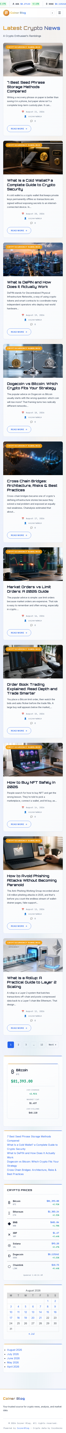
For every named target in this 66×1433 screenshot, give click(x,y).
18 (18, 1317)
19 (25, 1317)
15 (48, 1312)
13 (33, 1312)
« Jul (31, 1333)
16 (55, 1312)
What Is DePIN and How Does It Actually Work (29, 284)
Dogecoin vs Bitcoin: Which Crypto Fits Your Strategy (32, 386)
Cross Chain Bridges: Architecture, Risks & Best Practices (32, 485)
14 (40, 1312)
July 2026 (13, 1354)
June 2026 (13, 1358)
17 (11, 1317)
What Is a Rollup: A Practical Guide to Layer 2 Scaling (31, 982)
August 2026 (14, 1349)
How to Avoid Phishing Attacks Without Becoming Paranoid (32, 880)
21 (40, 1317)
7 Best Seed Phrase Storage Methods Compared (26, 86)
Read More (19, 128)
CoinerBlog (23, 1428)
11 (18, 1312)
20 (32, 1317)
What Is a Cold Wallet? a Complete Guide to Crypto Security (31, 184)
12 (42, 1044)
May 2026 (13, 1362)
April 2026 (13, 1366)
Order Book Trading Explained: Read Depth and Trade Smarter (32, 688)
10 (11, 1312)
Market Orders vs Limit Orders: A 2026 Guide (29, 589)
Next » (52, 1044)
